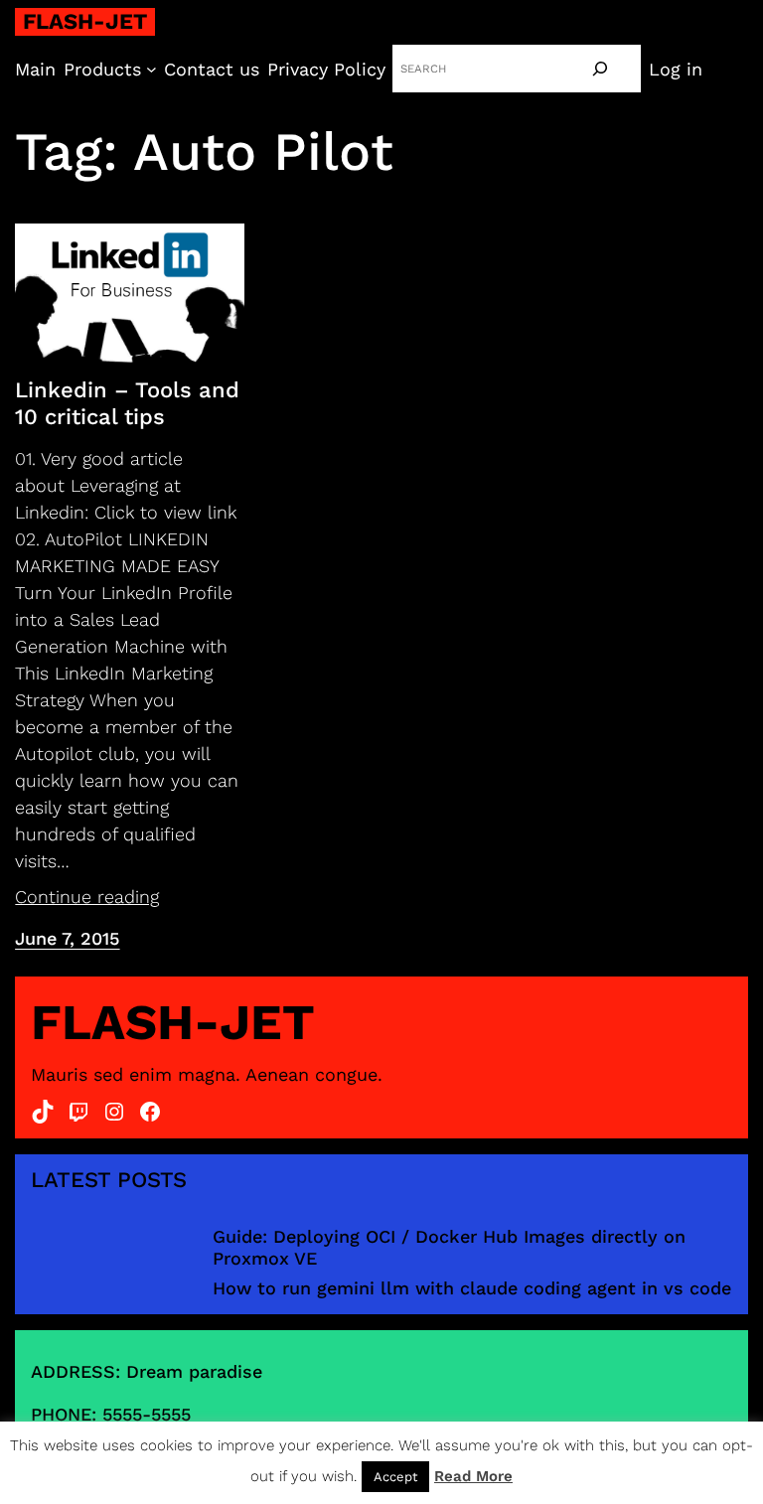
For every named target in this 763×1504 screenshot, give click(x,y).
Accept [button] (395, 1476)
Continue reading (87, 896)
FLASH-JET (85, 21)
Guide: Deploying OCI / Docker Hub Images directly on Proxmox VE (449, 1247)
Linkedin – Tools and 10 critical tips (127, 402)
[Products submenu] (151, 69)
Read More (473, 1476)
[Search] (600, 68)
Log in (675, 69)
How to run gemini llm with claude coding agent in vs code (472, 1288)
